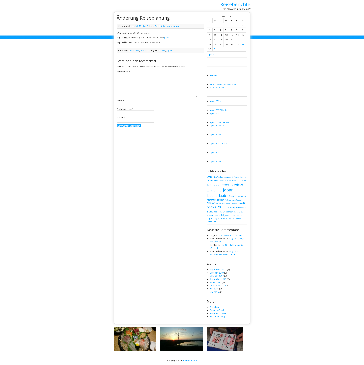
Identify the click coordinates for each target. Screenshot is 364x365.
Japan (169, 50)
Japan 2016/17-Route (220, 122)
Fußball (244, 181)
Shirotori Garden (240, 212)
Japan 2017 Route (218, 110)
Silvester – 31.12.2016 (231, 235)
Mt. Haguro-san (230, 200)
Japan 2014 (215, 152)
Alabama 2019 (217, 87)
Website (121, 117)
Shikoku (219, 212)
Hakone (216, 185)
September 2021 (218, 269)
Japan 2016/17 (217, 125)
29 (243, 44)
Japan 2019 (215, 101)
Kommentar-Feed (218, 313)
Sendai (211, 211)
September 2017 (218, 279)
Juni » (211, 54)
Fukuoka (232, 180)
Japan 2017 (215, 113)
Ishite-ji (219, 191)
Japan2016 (134, 50)
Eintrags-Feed (217, 310)
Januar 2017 (215, 282)
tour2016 (231, 215)
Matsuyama (242, 196)
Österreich (211, 221)
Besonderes (212, 180)
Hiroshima (224, 184)
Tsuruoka (239, 215)
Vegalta (210, 218)
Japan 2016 (215, 134)
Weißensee (237, 219)
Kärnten (214, 75)
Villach (230, 219)
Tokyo (224, 215)
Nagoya (211, 203)
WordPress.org (217, 316)
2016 (162, 50)
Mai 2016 (214, 291)
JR (227, 196)
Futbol (239, 181)
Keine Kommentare (170, 26)
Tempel (217, 215)
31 (215, 49)
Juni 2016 (214, 288)
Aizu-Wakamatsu (220, 177)
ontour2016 (216, 207)
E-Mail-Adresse (125, 109)
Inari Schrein (212, 191)
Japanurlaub (216, 195)
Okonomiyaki (239, 203)
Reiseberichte (235, 4)
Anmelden (214, 306)
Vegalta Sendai (220, 218)
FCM (226, 181)
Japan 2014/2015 (218, 143)
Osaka (228, 207)
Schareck (242, 208)
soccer (210, 215)
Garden (210, 185)
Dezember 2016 (218, 285)
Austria (230, 177)
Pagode (235, 207)
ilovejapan (238, 184)
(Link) (166, 37)
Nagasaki (239, 200)
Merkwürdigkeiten (215, 199)
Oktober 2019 (217, 272)
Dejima (221, 181)
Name (120, 100)
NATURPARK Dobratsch (224, 203)
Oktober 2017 (217, 275)
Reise (143, 50)
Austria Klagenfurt (240, 177)
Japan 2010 (215, 161)
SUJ (156, 26)
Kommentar (123, 71)
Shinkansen (228, 211)
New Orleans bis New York (223, 84)
